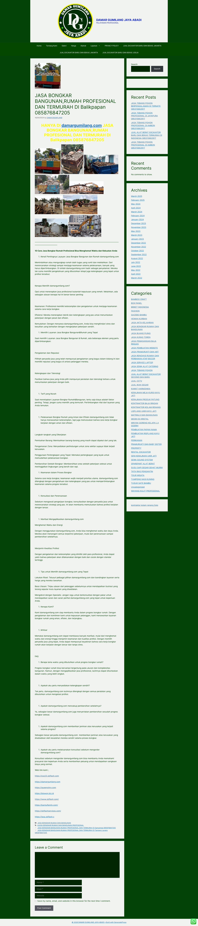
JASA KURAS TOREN (140, 337)
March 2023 (136, 235)
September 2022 (139, 254)
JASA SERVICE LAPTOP (142, 362)
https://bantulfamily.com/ (46, 805)
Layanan (94, 46)
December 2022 (138, 243)
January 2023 (137, 239)
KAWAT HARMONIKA (140, 389)
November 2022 (138, 247)
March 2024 (136, 212)
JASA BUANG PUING (141, 333)
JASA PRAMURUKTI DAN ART (145, 352)
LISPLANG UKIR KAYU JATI (143, 411)
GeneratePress (120, 922)
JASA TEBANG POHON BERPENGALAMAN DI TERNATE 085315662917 (146, 106)
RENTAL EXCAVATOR (141, 452)
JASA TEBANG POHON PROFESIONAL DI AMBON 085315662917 (143, 125)
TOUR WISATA (137, 475)
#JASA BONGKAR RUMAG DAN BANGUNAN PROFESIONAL (60, 825)
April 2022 (135, 274)
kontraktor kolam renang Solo (144, 505)
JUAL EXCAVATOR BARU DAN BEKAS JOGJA (120, 52)
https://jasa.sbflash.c (44, 817)
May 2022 (135, 270)
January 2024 (137, 219)
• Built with (93, 922)
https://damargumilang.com (47, 782)
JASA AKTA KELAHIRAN (142, 322)
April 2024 (136, 208)
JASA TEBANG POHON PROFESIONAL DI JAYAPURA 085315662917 (144, 116)
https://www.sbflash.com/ (47, 799)
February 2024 (138, 216)
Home (39, 46)
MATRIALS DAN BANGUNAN (144, 415)
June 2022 (136, 266)
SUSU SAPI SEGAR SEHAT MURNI (147, 467)
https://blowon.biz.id (44, 793)
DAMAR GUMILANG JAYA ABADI (119, 20)
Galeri (64, 46)
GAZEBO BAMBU (139, 315)
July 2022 (135, 262)
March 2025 (136, 196)
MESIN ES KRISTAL (140, 419)
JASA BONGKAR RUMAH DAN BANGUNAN (54, 823)
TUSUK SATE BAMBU (141, 483)
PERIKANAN (136, 440)
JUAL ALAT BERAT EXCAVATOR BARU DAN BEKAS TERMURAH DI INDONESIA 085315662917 (146, 135)
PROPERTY (136, 448)
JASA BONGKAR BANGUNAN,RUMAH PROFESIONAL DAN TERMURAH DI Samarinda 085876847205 (76, 828)
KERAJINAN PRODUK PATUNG (145, 399)
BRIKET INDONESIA (140, 307)
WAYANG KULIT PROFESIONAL (145, 491)
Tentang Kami (51, 46)
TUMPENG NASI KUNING (142, 479)
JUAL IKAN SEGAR (139, 385)
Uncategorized (138, 487)
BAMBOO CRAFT (139, 299)
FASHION (135, 311)
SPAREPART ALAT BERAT (143, 464)
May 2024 (135, 204)
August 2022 (137, 258)
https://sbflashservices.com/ (48, 811)
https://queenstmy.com (45, 787)
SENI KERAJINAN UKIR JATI (144, 456)
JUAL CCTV (136, 381)
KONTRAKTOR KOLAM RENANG (146, 407)
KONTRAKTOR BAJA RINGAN (144, 403)
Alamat (83, 46)
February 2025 (137, 200)
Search (134, 64)
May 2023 (135, 231)
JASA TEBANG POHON (142, 370)
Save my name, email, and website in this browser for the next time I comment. (73, 901)
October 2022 (137, 251)
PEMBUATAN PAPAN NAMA (144, 429)
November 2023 (138, 227)
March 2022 (136, 278)
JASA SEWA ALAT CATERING (144, 366)
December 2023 (138, 223)
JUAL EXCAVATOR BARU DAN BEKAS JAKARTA (142, 46)
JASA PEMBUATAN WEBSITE (144, 348)
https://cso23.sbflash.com (47, 776)
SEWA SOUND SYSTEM (142, 460)
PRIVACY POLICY (112, 46)
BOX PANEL (136, 303)
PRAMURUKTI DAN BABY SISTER (146, 444)
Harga (73, 46)
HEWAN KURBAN (139, 319)
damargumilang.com (82, 125)
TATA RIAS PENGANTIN (142, 471)
